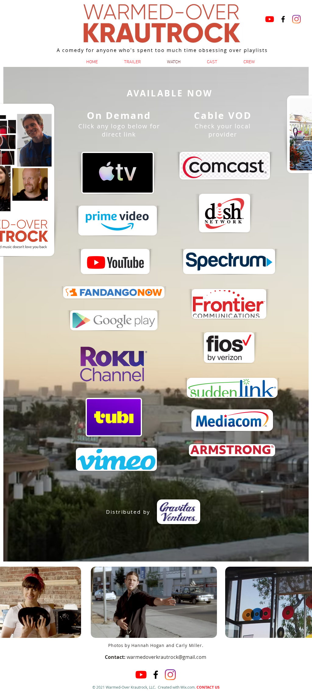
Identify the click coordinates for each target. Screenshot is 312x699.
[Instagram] (296, 19)
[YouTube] (269, 19)
